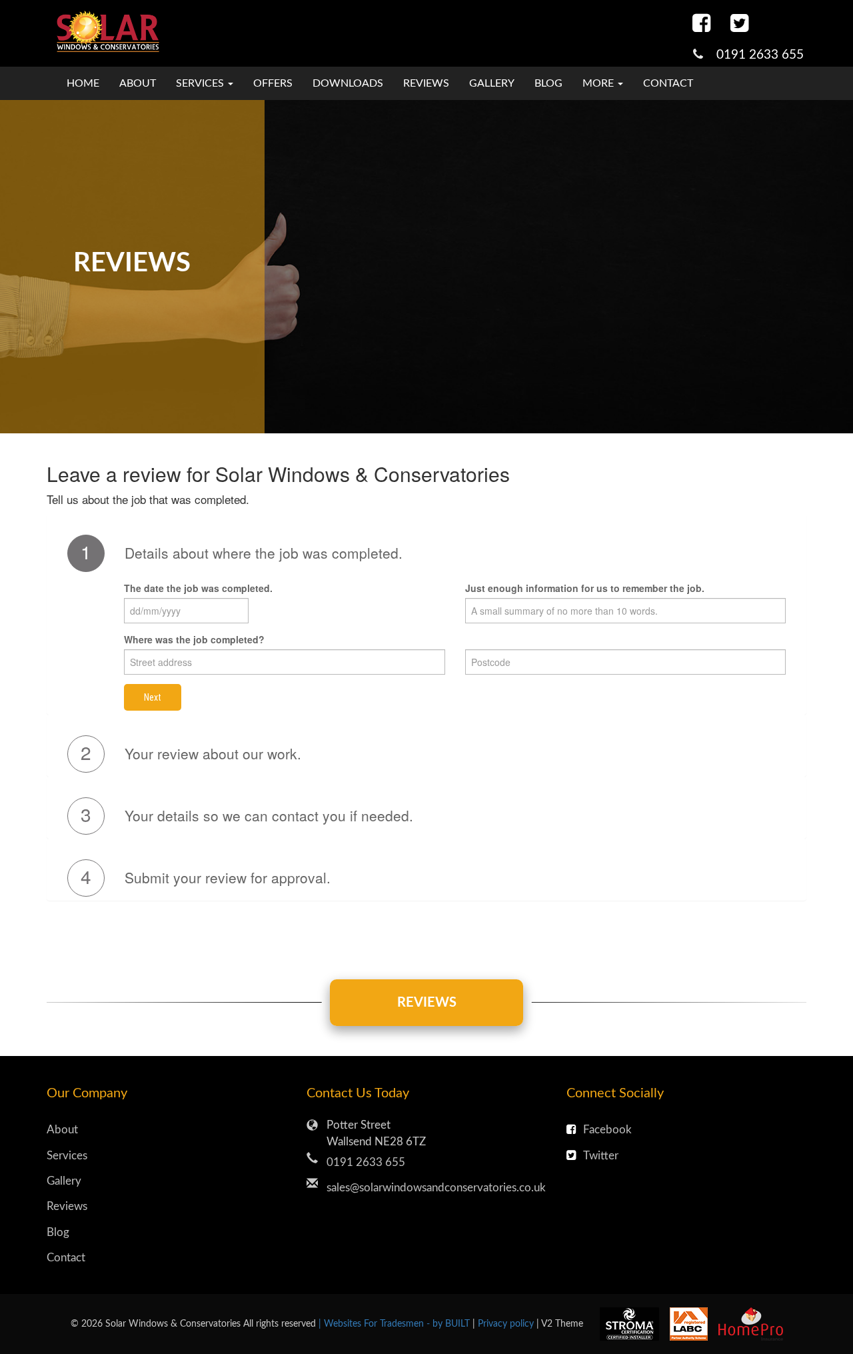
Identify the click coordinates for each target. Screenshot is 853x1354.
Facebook (607, 1129)
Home (83, 83)
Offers (273, 83)
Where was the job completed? (194, 639)
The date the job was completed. (198, 588)
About (137, 83)
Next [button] (152, 697)
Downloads (348, 83)
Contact (668, 83)
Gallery (491, 83)
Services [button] (201, 83)
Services (67, 1155)
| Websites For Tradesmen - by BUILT (395, 1324)
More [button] (599, 83)
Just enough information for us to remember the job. (584, 588)
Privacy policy (507, 1324)
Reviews (426, 83)
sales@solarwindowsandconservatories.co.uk (436, 1187)
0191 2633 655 (760, 55)
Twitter (600, 1155)
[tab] (426, 553)
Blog (548, 83)
